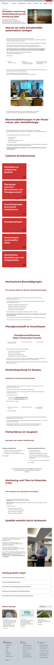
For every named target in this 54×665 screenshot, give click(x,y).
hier (7, 455)
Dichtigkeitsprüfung (22, 3)
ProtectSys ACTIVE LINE (44, 651)
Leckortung (14, 3)
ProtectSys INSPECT (43, 648)
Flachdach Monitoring (44, 645)
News (41, 3)
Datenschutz (8, 652)
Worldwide (40, 0)
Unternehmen (35, 3)
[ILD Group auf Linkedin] (6, 660)
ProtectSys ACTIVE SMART (44, 650)
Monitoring (29, 3)
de (20, 0)
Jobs (37, 0)
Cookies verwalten (9, 656)
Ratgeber (45, 3)
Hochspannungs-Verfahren (28, 648)
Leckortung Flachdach (27, 645)
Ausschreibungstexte (32, 0)
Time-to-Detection (10, 502)
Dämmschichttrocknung (27, 656)
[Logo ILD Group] (5, 3)
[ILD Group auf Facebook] (9, 660)
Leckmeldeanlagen (43, 655)
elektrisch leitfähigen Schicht (21, 397)
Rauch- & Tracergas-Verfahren (26, 651)
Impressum (8, 654)
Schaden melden (48, 0)
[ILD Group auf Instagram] (7, 660)
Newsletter (26, 0)
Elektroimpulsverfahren (20, 398)
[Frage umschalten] (51, 577)
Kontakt (50, 3)
